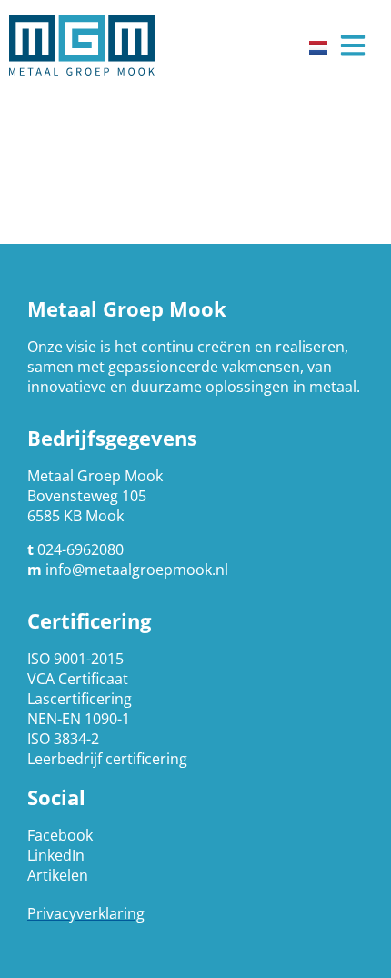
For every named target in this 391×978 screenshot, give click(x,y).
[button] (352, 45)
